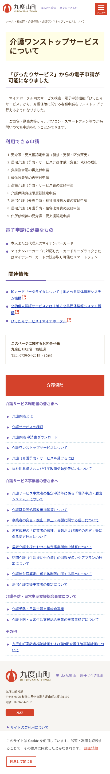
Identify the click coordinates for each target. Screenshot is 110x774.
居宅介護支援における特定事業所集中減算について (52, 547)
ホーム (10, 21)
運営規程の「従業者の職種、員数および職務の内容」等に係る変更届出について (57, 533)
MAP (20, 712)
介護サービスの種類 (27, 427)
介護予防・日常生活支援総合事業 (38, 609)
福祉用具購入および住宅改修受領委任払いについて (52, 469)
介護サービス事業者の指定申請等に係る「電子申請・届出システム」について (57, 496)
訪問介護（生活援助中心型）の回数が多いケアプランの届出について (57, 560)
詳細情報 (91, 748)
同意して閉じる (21, 761)
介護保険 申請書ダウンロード (35, 437)
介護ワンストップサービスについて (40, 448)
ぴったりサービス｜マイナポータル (38, 321)
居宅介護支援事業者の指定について (40, 584)
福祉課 (21, 21)
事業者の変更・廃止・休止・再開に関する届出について (55, 520)
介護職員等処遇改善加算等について (40, 510)
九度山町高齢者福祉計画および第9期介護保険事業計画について (58, 647)
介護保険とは (22, 416)
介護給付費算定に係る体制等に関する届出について (52, 574)
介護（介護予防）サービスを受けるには (43, 458)
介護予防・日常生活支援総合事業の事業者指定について (55, 619)
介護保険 (33, 21)
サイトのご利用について (29, 727)
